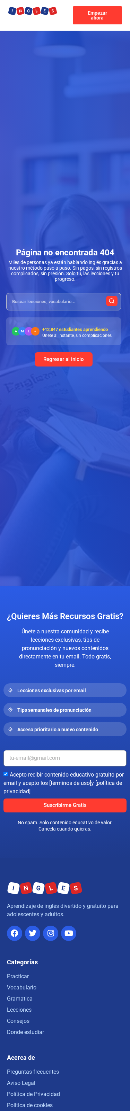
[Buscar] (112, 301)
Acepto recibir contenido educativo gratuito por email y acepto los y (63, 782)
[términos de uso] (70, 782)
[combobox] (63, 301)
